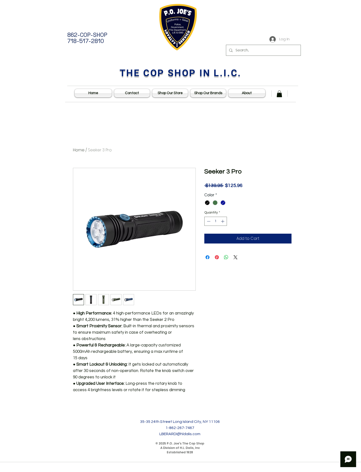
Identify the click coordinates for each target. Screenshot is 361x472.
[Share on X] (235, 257)
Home (78, 150)
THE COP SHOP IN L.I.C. (181, 73)
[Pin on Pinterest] (217, 257)
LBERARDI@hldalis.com (179, 434)
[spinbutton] (215, 221)
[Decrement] (208, 221)
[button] (279, 93)
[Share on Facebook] (207, 257)
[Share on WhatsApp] (226, 257)
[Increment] (223, 221)
